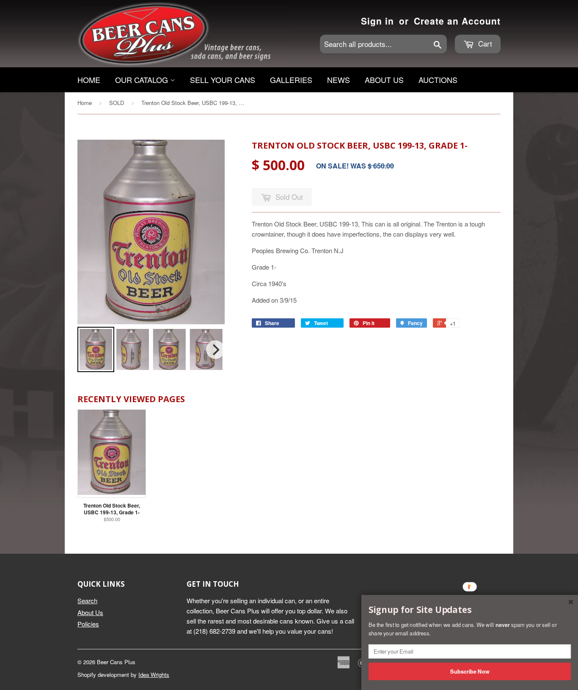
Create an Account (457, 20)
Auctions (437, 79)
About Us (384, 79)
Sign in (377, 20)
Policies (88, 623)
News (338, 79)
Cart (484, 43)
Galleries (291, 79)
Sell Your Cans (222, 79)
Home (88, 79)
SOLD (116, 103)
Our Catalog (142, 79)
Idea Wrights (153, 675)
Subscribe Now (470, 671)
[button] (470, 610)
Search (87, 600)
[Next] (215, 349)
